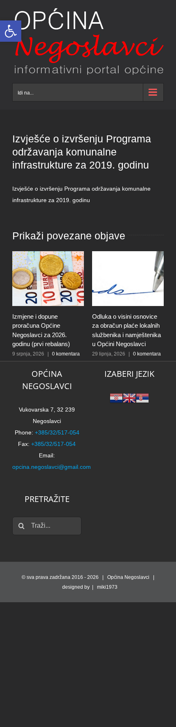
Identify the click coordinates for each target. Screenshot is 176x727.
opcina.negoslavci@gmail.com (51, 467)
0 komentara (66, 354)
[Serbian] (142, 397)
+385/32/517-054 (57, 432)
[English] (129, 397)
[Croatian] (116, 397)
